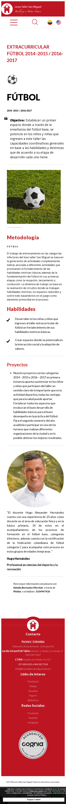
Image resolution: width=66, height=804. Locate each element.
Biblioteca (33, 700)
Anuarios (33, 690)
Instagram (33, 722)
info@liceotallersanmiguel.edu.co (33, 668)
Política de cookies (36, 791)
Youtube (33, 717)
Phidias (33, 686)
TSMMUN (33, 681)
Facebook (33, 713)
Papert (33, 695)
